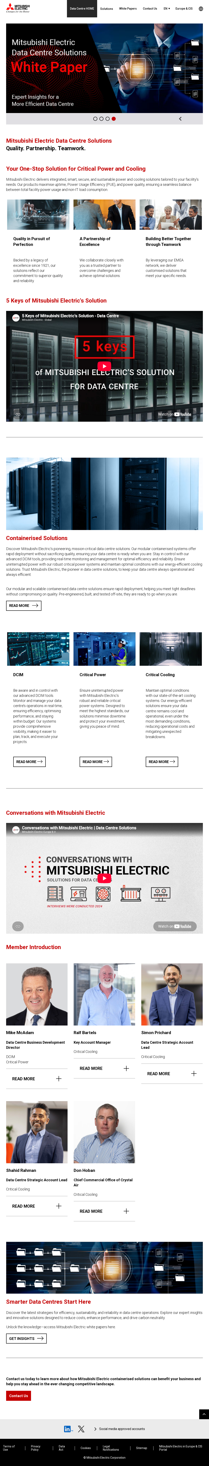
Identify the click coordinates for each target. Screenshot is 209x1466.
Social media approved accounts (122, 1429)
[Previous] (180, 119)
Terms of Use (9, 1448)
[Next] (197, 119)
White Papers (128, 8)
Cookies (86, 1448)
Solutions (106, 8)
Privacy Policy (35, 1448)
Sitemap (141, 1448)
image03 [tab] (101, 119)
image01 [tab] (108, 119)
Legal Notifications (111, 1448)
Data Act (62, 1448)
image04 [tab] (95, 119)
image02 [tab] (114, 119)
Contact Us (150, 8)
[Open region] (201, 8)
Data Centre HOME (82, 8)
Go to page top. (204, 1414)
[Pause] (189, 119)
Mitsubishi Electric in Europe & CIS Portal (180, 1448)
